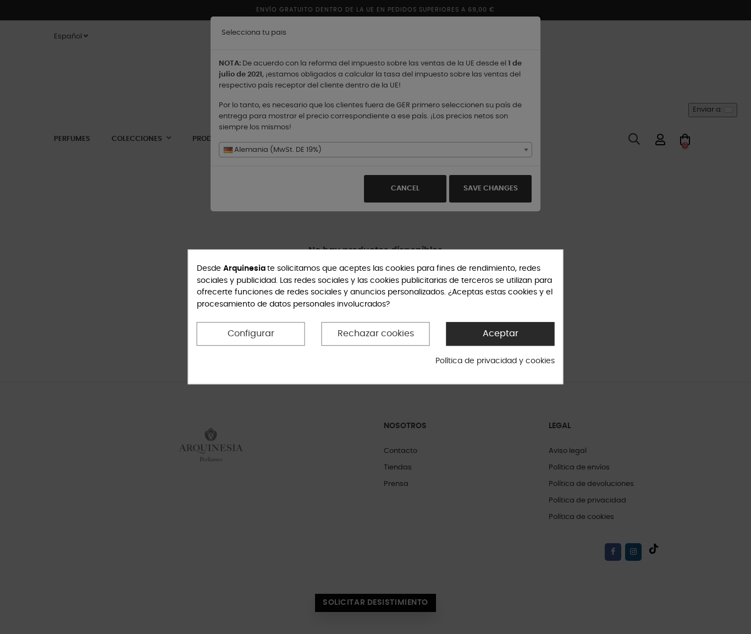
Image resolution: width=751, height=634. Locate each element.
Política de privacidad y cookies (495, 361)
